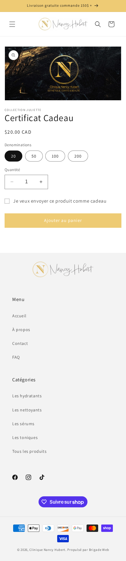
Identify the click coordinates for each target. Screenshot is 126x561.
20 (13, 156)
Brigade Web (99, 550)
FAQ (16, 357)
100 (55, 156)
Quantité (12, 169)
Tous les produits (29, 451)
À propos (21, 329)
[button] (12, 24)
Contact (20, 343)
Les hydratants (27, 396)
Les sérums (23, 423)
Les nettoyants (27, 410)
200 (78, 156)
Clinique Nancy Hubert (47, 550)
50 (33, 156)
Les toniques (25, 437)
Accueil (19, 316)
